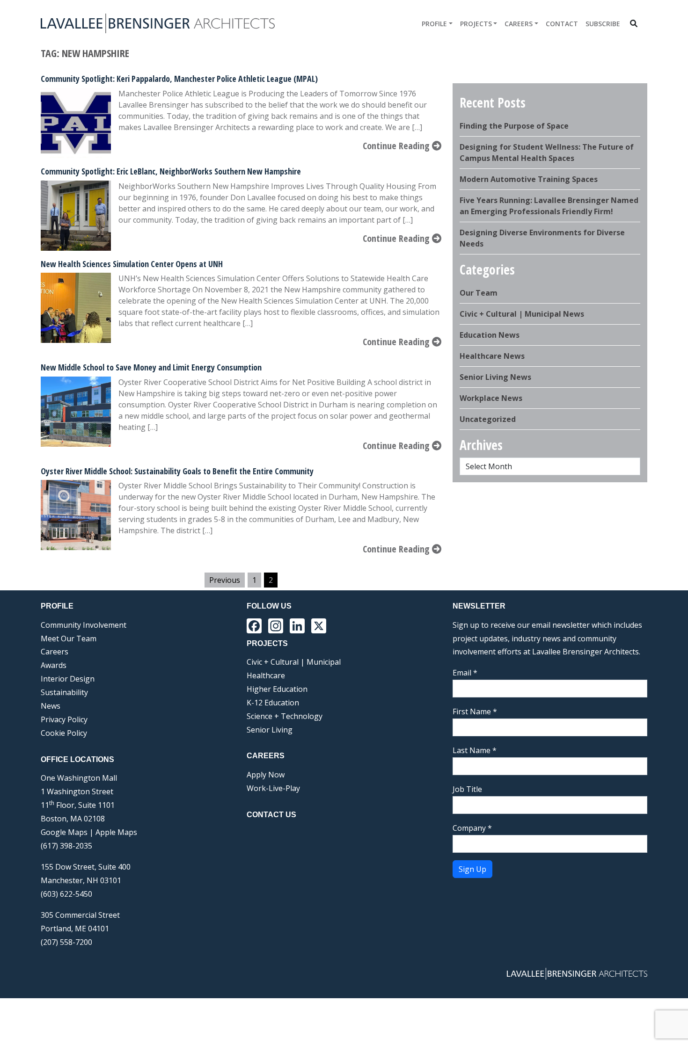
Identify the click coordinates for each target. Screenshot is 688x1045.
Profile (434, 23)
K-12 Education (273, 702)
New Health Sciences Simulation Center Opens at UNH (132, 263)
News (50, 706)
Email (465, 673)
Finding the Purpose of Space (514, 126)
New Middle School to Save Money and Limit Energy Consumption (151, 367)
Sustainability (64, 692)
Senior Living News (495, 377)
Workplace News (491, 398)
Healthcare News (492, 356)
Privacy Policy (64, 719)
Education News (490, 335)
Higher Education (277, 689)
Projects (476, 23)
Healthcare (266, 675)
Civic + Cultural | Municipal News (522, 314)
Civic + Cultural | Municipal (294, 662)
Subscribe (603, 23)
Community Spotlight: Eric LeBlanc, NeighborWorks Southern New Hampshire (171, 171)
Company (472, 828)
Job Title (467, 789)
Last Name (475, 750)
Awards (53, 665)
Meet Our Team (68, 638)
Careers (519, 23)
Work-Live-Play (273, 788)
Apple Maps (116, 832)
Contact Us (271, 815)
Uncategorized (488, 419)
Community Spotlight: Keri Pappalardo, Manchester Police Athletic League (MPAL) (179, 78)
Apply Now (266, 774)
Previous (224, 580)
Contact (562, 23)
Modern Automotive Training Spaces (529, 179)
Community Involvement (83, 625)
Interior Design (68, 679)
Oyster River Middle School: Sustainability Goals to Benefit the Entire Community (177, 471)
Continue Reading (397, 145)
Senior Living (270, 730)
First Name (475, 711)
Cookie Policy (64, 733)
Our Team (479, 293)
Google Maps (64, 832)
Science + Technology (284, 716)
